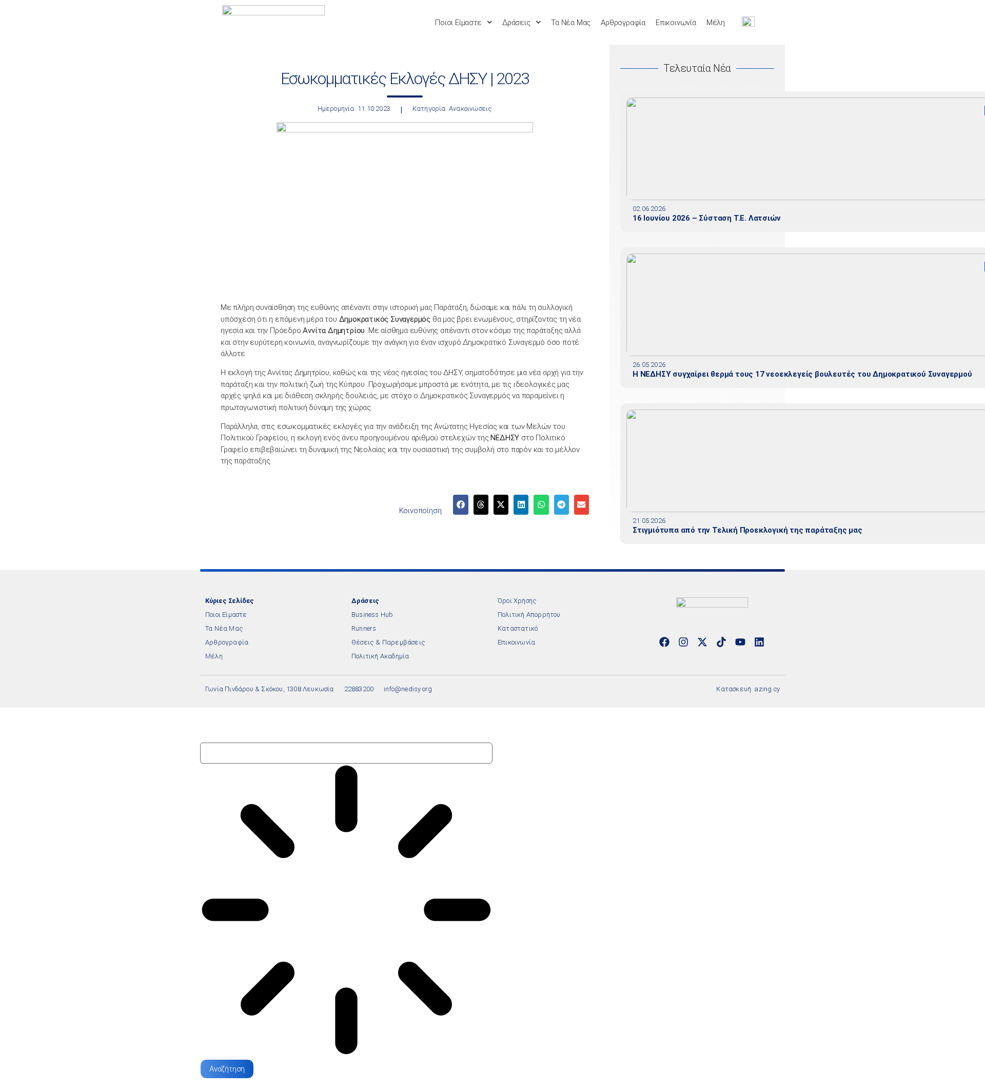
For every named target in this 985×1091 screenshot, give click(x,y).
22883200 (359, 689)
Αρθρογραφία (623, 22)
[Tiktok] (721, 642)
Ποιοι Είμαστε (458, 22)
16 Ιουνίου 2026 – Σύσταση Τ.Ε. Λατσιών (706, 218)
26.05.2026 (649, 364)
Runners (363, 628)
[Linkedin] (759, 642)
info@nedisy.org (408, 689)
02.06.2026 (649, 208)
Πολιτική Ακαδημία (380, 656)
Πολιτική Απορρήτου (529, 614)
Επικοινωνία (676, 22)
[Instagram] (683, 642)
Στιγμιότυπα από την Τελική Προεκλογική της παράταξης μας (747, 530)
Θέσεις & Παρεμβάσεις (388, 642)
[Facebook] (664, 642)
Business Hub (372, 614)
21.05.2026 (649, 520)
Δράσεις (516, 22)
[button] (460, 505)
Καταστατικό (518, 628)
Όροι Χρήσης (517, 601)
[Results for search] (346, 911)
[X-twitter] (702, 642)
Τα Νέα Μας (570, 22)
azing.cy (767, 689)
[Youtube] (740, 642)
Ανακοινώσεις (470, 108)
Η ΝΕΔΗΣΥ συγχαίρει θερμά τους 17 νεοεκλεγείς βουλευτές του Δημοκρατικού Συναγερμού (802, 374)
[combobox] (346, 753)
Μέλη (715, 22)
